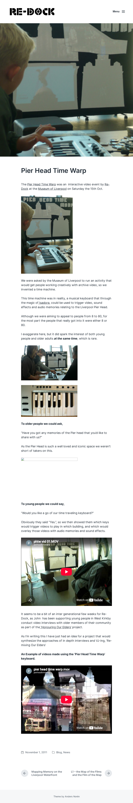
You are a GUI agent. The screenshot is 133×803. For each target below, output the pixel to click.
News (66, 752)
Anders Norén (72, 796)
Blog (59, 752)
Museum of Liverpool (52, 188)
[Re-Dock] (32, 12)
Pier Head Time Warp (41, 184)
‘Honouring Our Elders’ (55, 627)
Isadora (43, 302)
